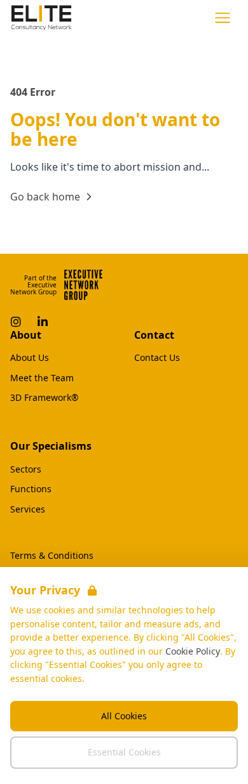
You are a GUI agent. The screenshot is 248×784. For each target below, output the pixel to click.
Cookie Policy (192, 651)
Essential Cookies (124, 752)
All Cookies (124, 716)
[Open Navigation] (222, 18)
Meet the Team (42, 378)
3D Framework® (44, 397)
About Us (29, 357)
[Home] (41, 17)
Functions (31, 489)
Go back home (45, 197)
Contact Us (157, 357)
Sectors (25, 469)
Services (27, 509)
